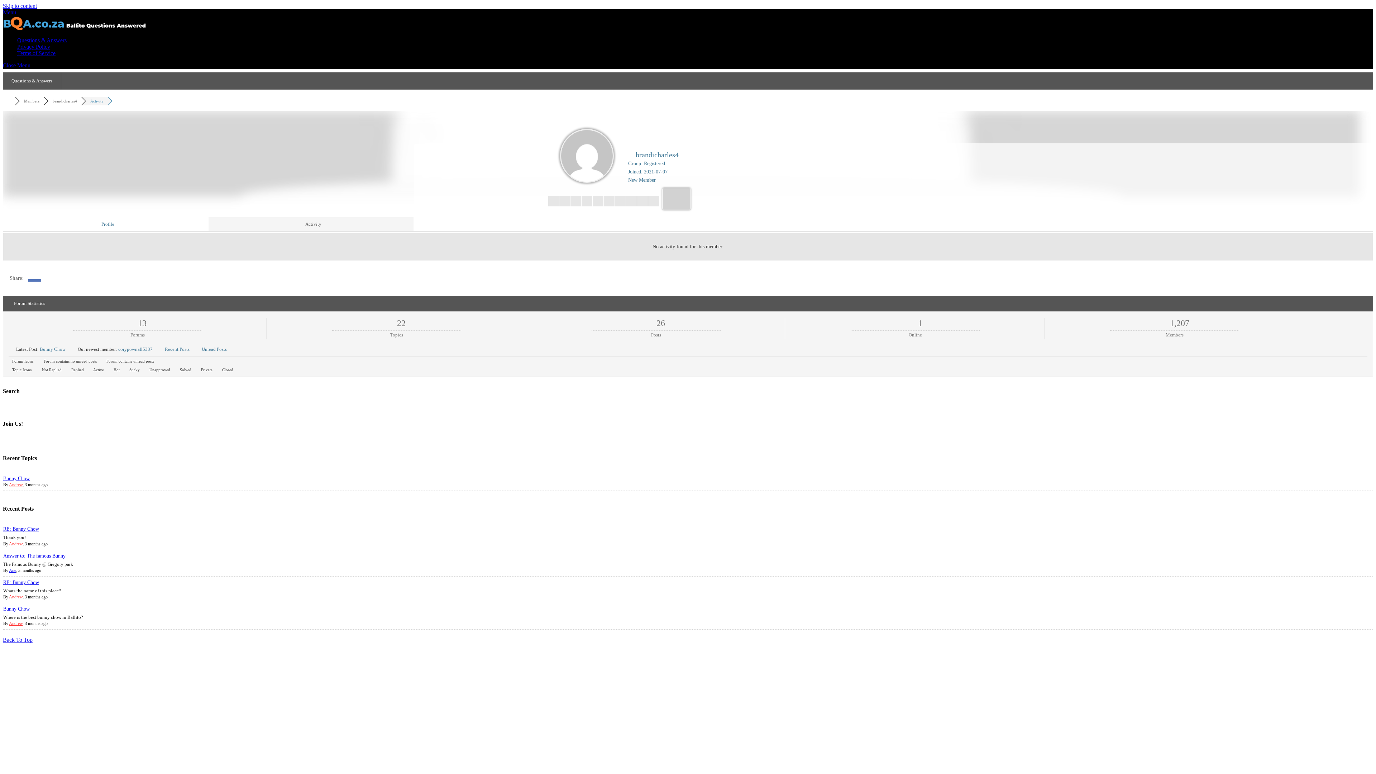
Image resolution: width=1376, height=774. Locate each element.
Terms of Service (36, 53)
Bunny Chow (53, 349)
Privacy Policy (33, 47)
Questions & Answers (42, 40)
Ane (12, 570)
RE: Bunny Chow (21, 529)
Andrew (16, 484)
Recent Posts (177, 349)
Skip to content (20, 6)
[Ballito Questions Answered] (74, 28)
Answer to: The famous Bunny (34, 556)
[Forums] (9, 101)
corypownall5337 (135, 349)
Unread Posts (214, 349)
